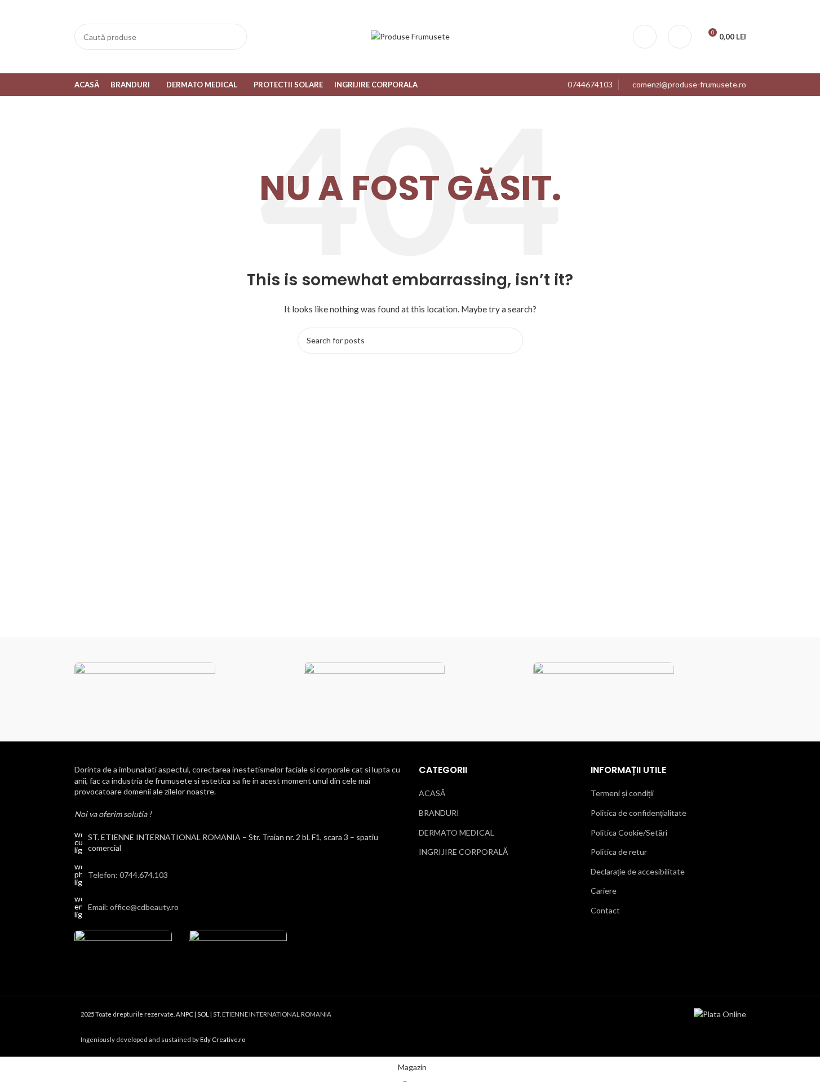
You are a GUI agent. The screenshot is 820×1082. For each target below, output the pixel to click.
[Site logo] (410, 36)
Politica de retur (619, 851)
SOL (203, 1013)
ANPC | (186, 1013)
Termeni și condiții (622, 793)
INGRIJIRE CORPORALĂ (463, 851)
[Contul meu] (644, 36)
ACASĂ (432, 793)
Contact (605, 910)
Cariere (604, 890)
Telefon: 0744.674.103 (128, 874)
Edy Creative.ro (222, 1039)
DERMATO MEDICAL (456, 832)
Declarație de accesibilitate (638, 871)
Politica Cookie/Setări (629, 832)
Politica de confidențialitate (638, 812)
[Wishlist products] (679, 36)
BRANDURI (439, 812)
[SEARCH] (234, 37)
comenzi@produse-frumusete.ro (689, 84)
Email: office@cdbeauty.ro (133, 906)
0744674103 (590, 84)
